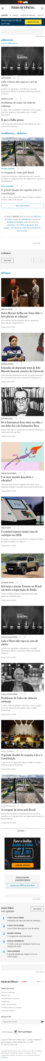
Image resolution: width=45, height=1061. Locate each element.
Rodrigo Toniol (7, 364)
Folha (9, 219)
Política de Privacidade (9, 1004)
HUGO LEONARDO (7, 186)
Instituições (6, 78)
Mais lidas (7, 908)
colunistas (11, 225)
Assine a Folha (33, 22)
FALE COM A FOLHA (22, 206)
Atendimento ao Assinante (10, 998)
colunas (15, 15)
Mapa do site (5, 995)
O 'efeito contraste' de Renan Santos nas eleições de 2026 (23, 944)
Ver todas (37, 909)
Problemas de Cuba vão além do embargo (23, 919)
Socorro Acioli (7, 418)
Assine (24, 982)
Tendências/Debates (15, 222)
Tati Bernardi (16, 228)
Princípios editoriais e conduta (11, 1007)
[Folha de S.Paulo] (23, 7)
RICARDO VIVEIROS (8, 169)
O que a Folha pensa (9, 637)
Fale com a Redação (8, 992)
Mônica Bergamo (27, 225)
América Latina (7, 99)
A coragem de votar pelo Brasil (19, 934)
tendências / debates (14, 133)
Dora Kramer (22, 230)
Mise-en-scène (6, 309)
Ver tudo (7, 260)
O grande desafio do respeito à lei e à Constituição (22, 954)
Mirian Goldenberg (9, 473)
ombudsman (26, 219)
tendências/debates (28, 15)
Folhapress (4, 1057)
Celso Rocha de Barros (31, 228)
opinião (4, 15)
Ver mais (21, 831)
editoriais (9, 41)
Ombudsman (5, 1001)
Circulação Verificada (8, 1010)
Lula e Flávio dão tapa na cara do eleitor (23, 927)
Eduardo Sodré (7, 582)
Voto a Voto (6, 528)
